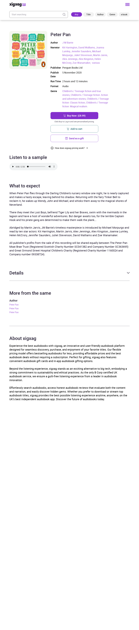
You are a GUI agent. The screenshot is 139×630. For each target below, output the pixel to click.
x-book (124, 14)
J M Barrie (67, 42)
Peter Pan (14, 304)
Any (76, 14)
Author (100, 14)
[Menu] (127, 4)
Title (88, 14)
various (96, 62)
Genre (112, 14)
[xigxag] (17, 4)
